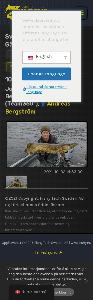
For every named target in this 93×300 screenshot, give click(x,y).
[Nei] (86, 281)
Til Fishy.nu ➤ (49, 252)
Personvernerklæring (54, 292)
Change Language (46, 73)
